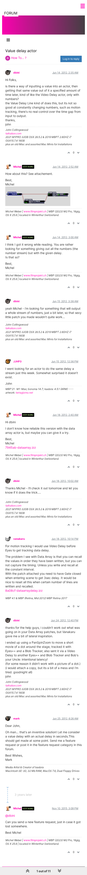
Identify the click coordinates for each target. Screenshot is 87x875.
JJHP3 (17, 361)
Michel (17, 166)
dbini (16, 72)
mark (16, 718)
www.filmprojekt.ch (35, 211)
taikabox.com (13, 133)
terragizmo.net (24, 392)
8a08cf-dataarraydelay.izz (24, 590)
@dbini (10, 815)
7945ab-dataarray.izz (20, 447)
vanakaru (19, 538)
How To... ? (18, 58)
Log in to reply (71, 58)
